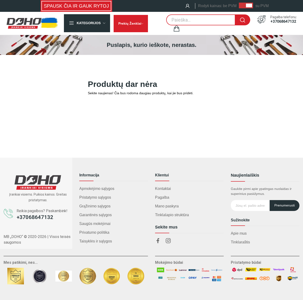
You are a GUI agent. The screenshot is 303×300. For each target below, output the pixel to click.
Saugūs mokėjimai (95, 224)
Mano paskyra (167, 206)
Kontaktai (163, 189)
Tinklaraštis (240, 242)
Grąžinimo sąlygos (95, 206)
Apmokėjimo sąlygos (96, 189)
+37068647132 (283, 21)
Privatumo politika (94, 232)
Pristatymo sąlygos (95, 197)
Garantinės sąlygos (95, 215)
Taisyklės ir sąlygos (95, 241)
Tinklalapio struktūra (172, 215)
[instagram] (168, 241)
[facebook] (158, 241)
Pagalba (162, 197)
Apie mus (239, 233)
